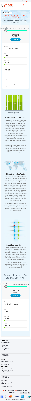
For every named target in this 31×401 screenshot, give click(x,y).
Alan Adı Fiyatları (5, 357)
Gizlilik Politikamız (6, 383)
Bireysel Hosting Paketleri (7, 368)
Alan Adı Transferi (5, 355)
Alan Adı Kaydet (5, 354)
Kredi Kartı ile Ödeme (20, 1)
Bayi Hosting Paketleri (6, 371)
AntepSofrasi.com (5, 348)
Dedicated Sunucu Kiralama (7, 363)
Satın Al (15, 39)
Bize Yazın (4, 379)
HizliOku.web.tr (5, 345)
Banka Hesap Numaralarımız (8, 1)
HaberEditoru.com (5, 343)
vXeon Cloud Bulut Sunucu (7, 361)
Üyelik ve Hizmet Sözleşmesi (8, 382)
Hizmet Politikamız (6, 385)
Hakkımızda (4, 376)
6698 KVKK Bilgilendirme (7, 386)
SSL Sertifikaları (5, 364)
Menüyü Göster (7, 12)
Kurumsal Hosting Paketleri (7, 370)
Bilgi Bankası (4, 380)
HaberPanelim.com (6, 342)
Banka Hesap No (5, 377)
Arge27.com (4, 349)
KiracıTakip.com (5, 346)
